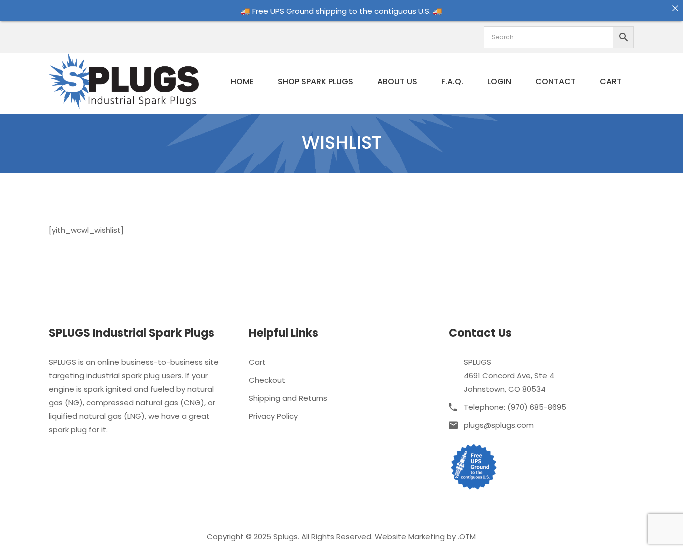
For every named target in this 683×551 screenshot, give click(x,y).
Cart (611, 81)
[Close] (675, 8)
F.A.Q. (453, 81)
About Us (398, 81)
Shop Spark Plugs (316, 81)
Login (500, 81)
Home (242, 81)
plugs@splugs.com (499, 425)
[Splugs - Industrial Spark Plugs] (124, 80)
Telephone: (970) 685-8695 (515, 407)
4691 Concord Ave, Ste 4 (509, 375)
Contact (556, 81)
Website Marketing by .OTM (425, 536)
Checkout (267, 380)
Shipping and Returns (288, 398)
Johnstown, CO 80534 (505, 389)
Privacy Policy (273, 416)
